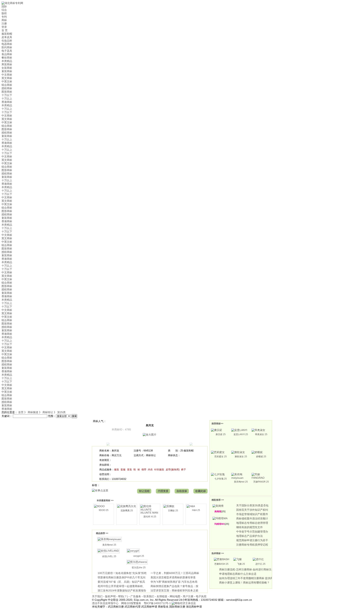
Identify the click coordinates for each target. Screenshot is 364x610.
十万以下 (7, 95)
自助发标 (182, 491)
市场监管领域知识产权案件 (252, 514)
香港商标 (7, 101)
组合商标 (7, 84)
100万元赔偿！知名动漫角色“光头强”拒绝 (122, 573)
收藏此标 (200, 491)
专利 (4, 16)
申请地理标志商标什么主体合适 (237, 573)
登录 (4, 26)
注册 (4, 23)
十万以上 (7, 98)
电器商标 (7, 43)
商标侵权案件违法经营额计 (252, 518)
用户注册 (188, 596)
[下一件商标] (191, 444)
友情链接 (162, 596)
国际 (4, 6)
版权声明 (110, 596)
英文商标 (7, 78)
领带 (143, 469)
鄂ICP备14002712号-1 (157, 603)
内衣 (150, 469)
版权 (4, 13)
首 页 (5, 30)
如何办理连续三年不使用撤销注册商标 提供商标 (247, 578)
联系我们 (149, 596)
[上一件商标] (108, 444)
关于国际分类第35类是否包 (252, 505)
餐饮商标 (7, 57)
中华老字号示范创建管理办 (252, 531)
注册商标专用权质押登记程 (252, 544)
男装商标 (7, 64)
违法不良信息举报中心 (105, 603)
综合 (4, 9)
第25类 (61, 412)
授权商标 (7, 88)
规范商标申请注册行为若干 (252, 540)
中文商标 (7, 74)
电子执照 (201, 596)
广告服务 (135, 596)
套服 (123, 469)
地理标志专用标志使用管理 (252, 522)
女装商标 (7, 67)
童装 (129, 469)
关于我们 (97, 596)
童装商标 (7, 71)
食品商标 (7, 54)
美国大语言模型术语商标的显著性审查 (173, 577)
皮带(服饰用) (173, 469)
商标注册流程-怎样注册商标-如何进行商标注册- (247, 569)
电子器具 (7, 50)
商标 (4, 20)
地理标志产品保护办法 (249, 535)
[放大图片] (149, 434)
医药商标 (7, 47)
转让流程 (144, 491)
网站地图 (175, 596)
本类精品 (7, 61)
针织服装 (159, 469)
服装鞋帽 (7, 33)
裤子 (183, 469)
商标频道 (33, 412)
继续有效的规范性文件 (249, 527)
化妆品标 (7, 40)
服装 (116, 469)
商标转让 (47, 412)
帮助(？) (123, 596)
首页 (21, 412)
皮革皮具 (7, 37)
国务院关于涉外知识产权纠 (252, 509)
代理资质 (163, 491)
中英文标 (7, 81)
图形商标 (7, 91)
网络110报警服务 (131, 603)
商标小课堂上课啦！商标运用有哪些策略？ (244, 582)
